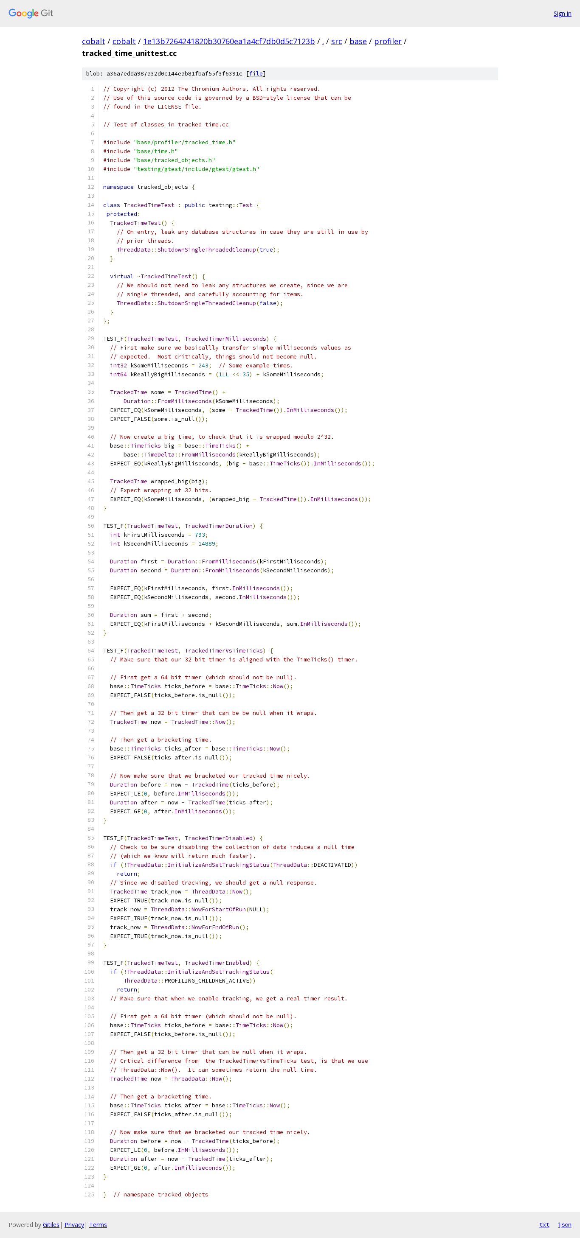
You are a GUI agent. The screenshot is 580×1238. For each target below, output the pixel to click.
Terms (98, 1225)
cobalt (93, 41)
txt (544, 1224)
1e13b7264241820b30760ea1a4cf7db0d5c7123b (229, 41)
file (256, 73)
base (358, 41)
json (565, 1224)
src (336, 41)
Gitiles (51, 1225)
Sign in (563, 13)
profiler (388, 41)
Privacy (74, 1225)
